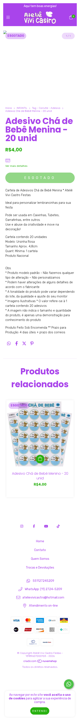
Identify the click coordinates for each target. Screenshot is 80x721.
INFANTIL (22, 107)
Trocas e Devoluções (40, 567)
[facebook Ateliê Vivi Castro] (34, 526)
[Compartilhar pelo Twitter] (24, 343)
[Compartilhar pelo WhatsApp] (8, 343)
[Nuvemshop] (40, 662)
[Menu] (9, 17)
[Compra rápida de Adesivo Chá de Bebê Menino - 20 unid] (40, 459)
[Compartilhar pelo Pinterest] (31, 343)
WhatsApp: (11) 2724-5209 (43, 589)
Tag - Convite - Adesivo (46, 107)
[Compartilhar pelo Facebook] (16, 343)
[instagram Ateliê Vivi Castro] (22, 526)
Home (40, 541)
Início (8, 107)
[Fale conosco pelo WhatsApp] (69, 684)
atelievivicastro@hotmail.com (43, 597)
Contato (40, 550)
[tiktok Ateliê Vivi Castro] (58, 526)
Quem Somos (40, 559)
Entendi (39, 710)
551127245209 (43, 581)
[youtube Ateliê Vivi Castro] (46, 526)
